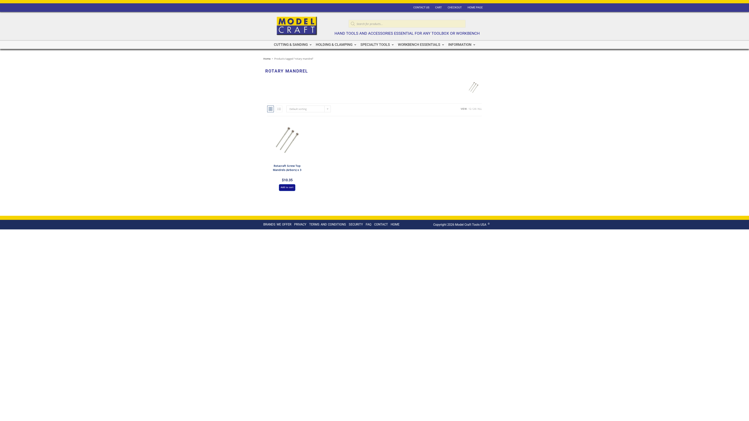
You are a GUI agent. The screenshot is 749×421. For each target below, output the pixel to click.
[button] (292, 45)
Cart (438, 7)
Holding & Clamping (334, 45)
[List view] (279, 109)
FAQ (368, 224)
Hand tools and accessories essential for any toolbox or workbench (407, 33)
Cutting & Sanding (291, 45)
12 (470, 109)
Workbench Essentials (419, 45)
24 (474, 109)
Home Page (475, 7)
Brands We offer (277, 224)
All (480, 109)
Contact (381, 224)
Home (267, 58)
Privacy (300, 224)
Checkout (455, 7)
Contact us (421, 7)
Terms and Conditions (327, 224)
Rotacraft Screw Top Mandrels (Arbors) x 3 (287, 168)
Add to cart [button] (287, 187)
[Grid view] (270, 109)
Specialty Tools (375, 45)
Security (356, 224)
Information (459, 45)
